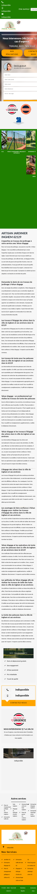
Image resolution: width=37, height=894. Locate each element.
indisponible (22, 690)
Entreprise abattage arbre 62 (30, 871)
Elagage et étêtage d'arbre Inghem (15, 812)
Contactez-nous (33, 889)
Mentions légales (22, 889)
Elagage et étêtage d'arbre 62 (19, 871)
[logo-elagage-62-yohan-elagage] (11, 25)
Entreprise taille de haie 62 (19, 862)
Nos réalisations (12, 52)
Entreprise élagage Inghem (33, 806)
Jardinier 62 (7, 859)
